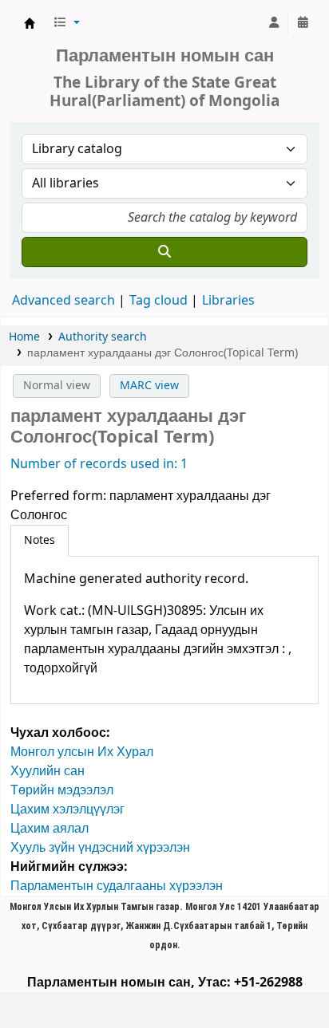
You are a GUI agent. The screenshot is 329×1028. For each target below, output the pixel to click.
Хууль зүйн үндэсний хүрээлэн (100, 847)
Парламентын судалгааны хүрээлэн (116, 886)
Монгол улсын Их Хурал (81, 752)
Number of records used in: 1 (99, 464)
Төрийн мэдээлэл (61, 790)
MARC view (149, 385)
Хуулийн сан (47, 771)
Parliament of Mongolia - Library (29, 23)
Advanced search (63, 300)
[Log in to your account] (273, 23)
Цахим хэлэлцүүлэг (67, 809)
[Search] (164, 252)
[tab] (39, 541)
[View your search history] (302, 23)
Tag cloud (158, 300)
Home (24, 337)
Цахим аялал (49, 828)
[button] (66, 23)
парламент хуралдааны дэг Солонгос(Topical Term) (162, 353)
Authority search (102, 337)
